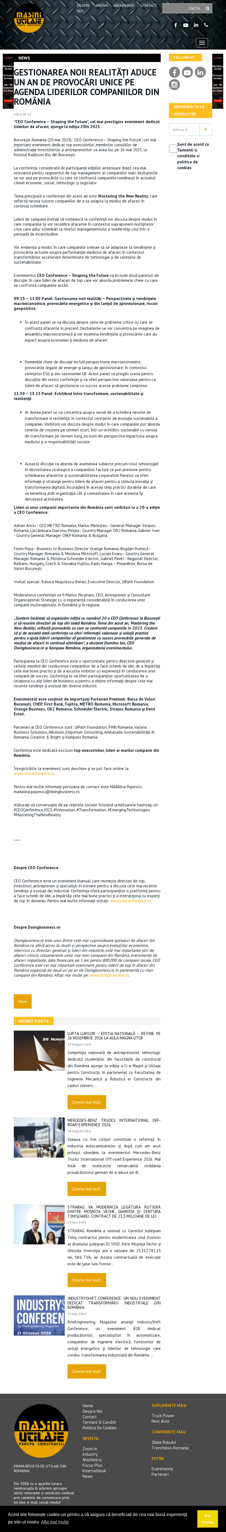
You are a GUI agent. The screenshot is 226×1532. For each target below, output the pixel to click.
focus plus (93, 1465)
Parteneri (160, 1474)
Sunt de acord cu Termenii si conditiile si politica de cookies (193, 156)
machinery (92, 1460)
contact (90, 1417)
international (94, 1471)
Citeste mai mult (86, 1102)
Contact (149, 5)
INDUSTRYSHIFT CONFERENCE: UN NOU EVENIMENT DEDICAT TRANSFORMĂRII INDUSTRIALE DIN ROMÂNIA (114, 1303)
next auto (161, 1421)
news (88, 1476)
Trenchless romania (170, 1448)
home (88, 1406)
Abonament (124, 5)
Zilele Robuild (164, 1442)
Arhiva (102, 5)
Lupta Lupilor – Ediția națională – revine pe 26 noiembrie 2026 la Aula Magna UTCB (114, 1036)
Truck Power (163, 1415)
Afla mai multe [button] (55, 1522)
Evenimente (162, 1469)
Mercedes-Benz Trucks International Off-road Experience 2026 (114, 1123)
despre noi (92, 1411)
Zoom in (90, 1449)
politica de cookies (100, 1428)
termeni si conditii (99, 1422)
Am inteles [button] (207, 1518)
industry (90, 1454)
